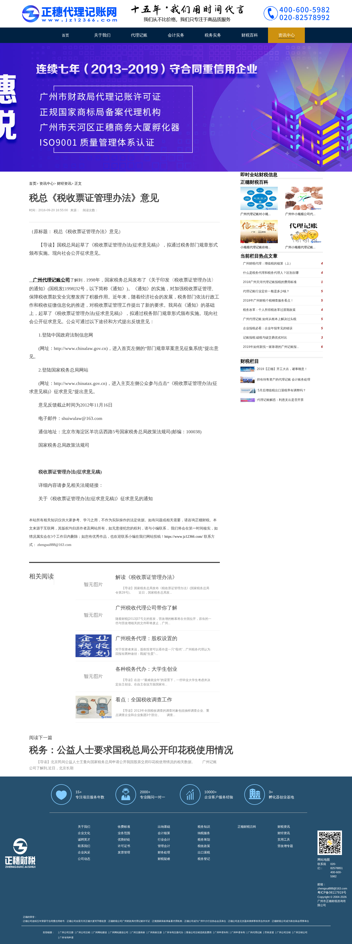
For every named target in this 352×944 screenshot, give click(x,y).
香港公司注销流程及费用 (199, 932)
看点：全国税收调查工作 (143, 699)
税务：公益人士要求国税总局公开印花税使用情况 (131, 750)
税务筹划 (204, 839)
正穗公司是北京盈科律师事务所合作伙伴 (249, 921)
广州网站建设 (100, 932)
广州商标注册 (155, 932)
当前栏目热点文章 (259, 256)
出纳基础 (164, 826)
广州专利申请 (66, 937)
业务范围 (124, 833)
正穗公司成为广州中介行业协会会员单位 (205, 921)
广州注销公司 (300, 932)
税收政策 (204, 846)
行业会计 (164, 839)
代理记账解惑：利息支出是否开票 (280, 400)
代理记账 (139, 35)
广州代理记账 (255, 932)
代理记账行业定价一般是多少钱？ (266, 291)
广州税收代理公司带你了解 (146, 608)
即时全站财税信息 (259, 174)
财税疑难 (164, 859)
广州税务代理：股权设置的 (146, 638)
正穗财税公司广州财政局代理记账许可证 (129, 921)
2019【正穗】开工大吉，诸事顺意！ (282, 369)
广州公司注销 (83, 932)
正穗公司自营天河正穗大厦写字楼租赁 (86, 921)
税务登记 (204, 859)
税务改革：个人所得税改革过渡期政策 (269, 310)
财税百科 (249, 35)
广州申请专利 (221, 932)
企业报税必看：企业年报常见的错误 (267, 328)
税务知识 (204, 826)
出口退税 (204, 852)
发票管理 (124, 852)
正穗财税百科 (254, 182)
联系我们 (84, 846)
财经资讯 (64, 184)
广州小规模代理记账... (300, 247)
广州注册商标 (138, 932)
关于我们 (102, 35)
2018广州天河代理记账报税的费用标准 (270, 282)
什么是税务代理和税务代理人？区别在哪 (271, 273)
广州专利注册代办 (174, 932)
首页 (65, 35)
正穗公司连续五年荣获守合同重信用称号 (44, 921)
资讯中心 (286, 35)
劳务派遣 (269, 932)
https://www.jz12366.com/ (184, 537)
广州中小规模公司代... (300, 214)
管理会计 (164, 846)
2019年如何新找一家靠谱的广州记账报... (271, 347)
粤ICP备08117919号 (331, 892)
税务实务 (213, 35)
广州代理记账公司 (51, 280)
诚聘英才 (84, 839)
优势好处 (124, 839)
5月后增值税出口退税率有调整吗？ (282, 390)
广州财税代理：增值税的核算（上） (267, 263)
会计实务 (176, 35)
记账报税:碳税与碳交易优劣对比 (265, 337)
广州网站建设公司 (119, 932)
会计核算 (164, 833)
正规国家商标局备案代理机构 (167, 921)
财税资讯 (284, 826)
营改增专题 (285, 846)
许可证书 (124, 846)
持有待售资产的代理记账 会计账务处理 (283, 379)
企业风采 (84, 852)
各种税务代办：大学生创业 (146, 669)
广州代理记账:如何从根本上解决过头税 (269, 319)
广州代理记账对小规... (255, 214)
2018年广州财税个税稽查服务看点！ (268, 300)
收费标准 (124, 826)
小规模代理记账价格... (255, 247)
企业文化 (84, 833)
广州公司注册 (66, 932)
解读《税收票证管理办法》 (146, 577)
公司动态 (84, 859)
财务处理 (164, 852)
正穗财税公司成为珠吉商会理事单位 (290, 921)
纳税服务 (204, 833)
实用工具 (284, 839)
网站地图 (323, 859)
